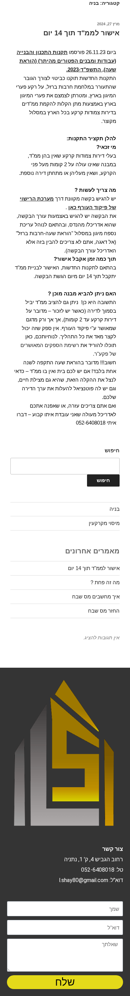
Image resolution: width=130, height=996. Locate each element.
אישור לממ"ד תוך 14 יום (81, 33)
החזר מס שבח (104, 611)
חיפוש (112, 450)
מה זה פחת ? (105, 582)
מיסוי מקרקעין (104, 523)
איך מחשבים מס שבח (96, 596)
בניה (115, 509)
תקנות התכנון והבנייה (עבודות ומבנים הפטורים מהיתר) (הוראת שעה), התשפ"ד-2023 (66, 60)
